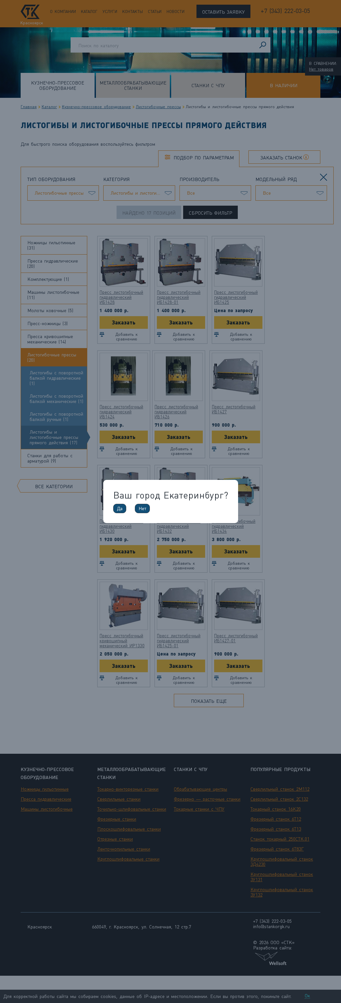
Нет (142, 508)
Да (120, 508)
